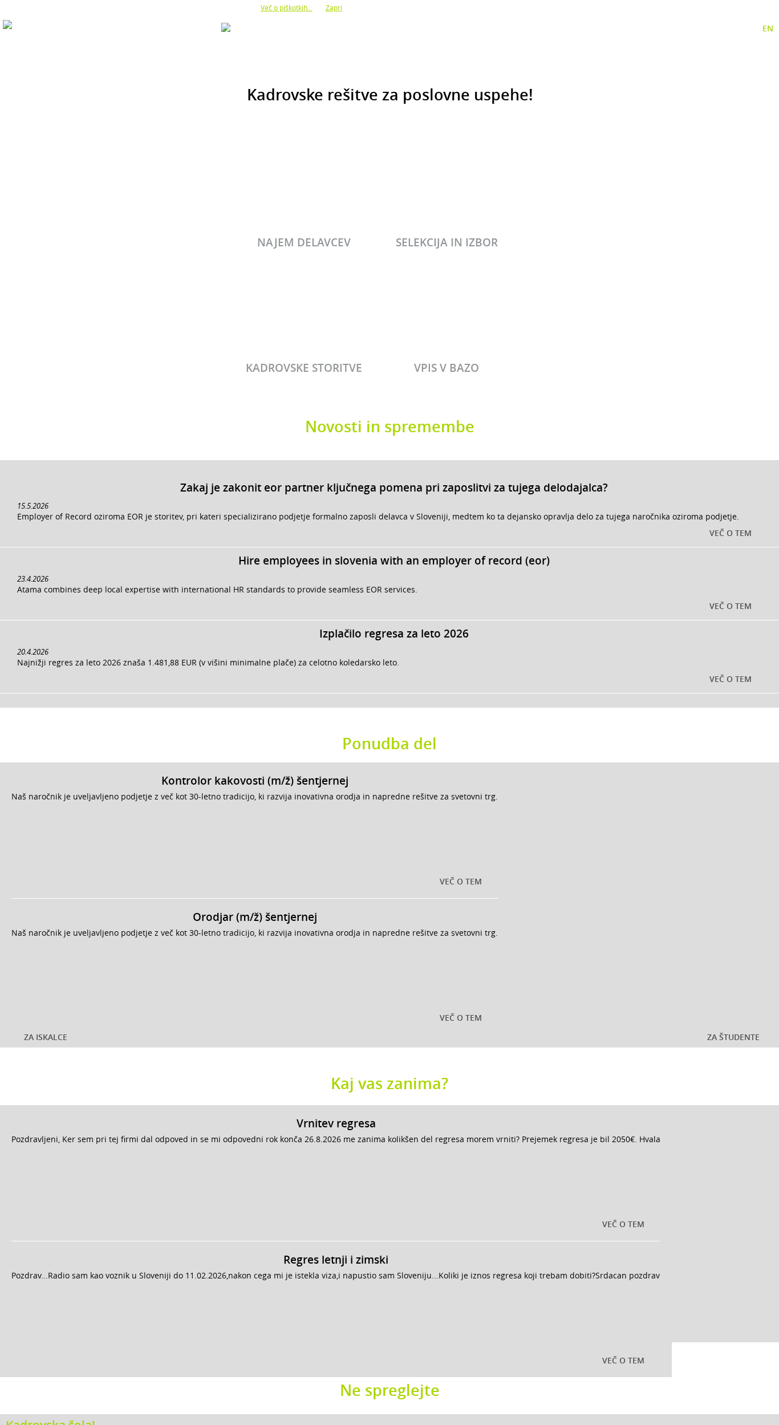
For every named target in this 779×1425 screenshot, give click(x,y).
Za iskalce (45, 1037)
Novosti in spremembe (389, 426)
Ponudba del (389, 743)
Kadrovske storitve (304, 367)
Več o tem (730, 532)
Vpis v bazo (446, 367)
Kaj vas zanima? (389, 1083)
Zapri (334, 7)
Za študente (733, 1037)
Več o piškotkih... (287, 7)
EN (767, 28)
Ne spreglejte (390, 1390)
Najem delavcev (304, 242)
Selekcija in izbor (447, 242)
